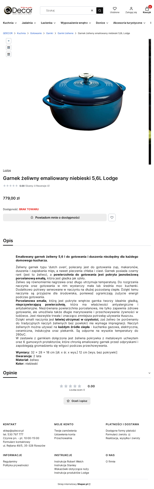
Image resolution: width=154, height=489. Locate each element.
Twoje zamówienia (65, 430)
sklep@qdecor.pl (13, 430)
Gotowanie (36, 33)
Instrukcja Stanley (65, 465)
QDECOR (8, 33)
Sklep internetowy (73, 484)
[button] (99, 10)
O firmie (110, 461)
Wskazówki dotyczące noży (71, 468)
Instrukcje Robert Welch (68, 461)
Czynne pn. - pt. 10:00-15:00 (21, 438)
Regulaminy (10, 461)
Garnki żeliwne (65, 33)
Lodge (7, 170)
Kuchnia (21, 33)
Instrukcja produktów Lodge (71, 472)
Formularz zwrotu (117, 434)
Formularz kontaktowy (16, 441)
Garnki (49, 33)
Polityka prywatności (16, 465)
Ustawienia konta (64, 434)
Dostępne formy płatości (121, 430)
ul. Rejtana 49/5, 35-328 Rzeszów (24, 445)
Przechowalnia (63, 438)
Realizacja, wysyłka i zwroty (123, 438)
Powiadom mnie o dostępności (57, 217)
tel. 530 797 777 (13, 434)
